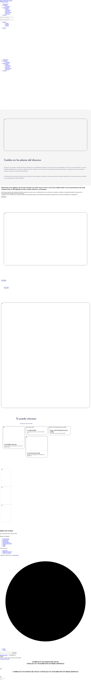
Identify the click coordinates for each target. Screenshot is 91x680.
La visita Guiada (31, 430)
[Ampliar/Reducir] (0, 678)
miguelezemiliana (6, 542)
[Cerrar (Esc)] (4, 678)
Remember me (12, 655)
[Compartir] (3, 678)
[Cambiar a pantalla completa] (1, 678)
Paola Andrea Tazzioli (7, 543)
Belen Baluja (5, 541)
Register (4, 650)
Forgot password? (4, 655)
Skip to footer (9, 0)
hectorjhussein (6, 540)
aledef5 (4, 544)
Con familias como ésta (10, 444)
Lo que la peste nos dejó (33, 453)
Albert (4, 546)
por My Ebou (16, 555)
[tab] (47, 648)
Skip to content (3, 0)
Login (4, 648)
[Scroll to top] (45, 646)
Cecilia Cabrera (6, 538)
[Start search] (13, 17)
